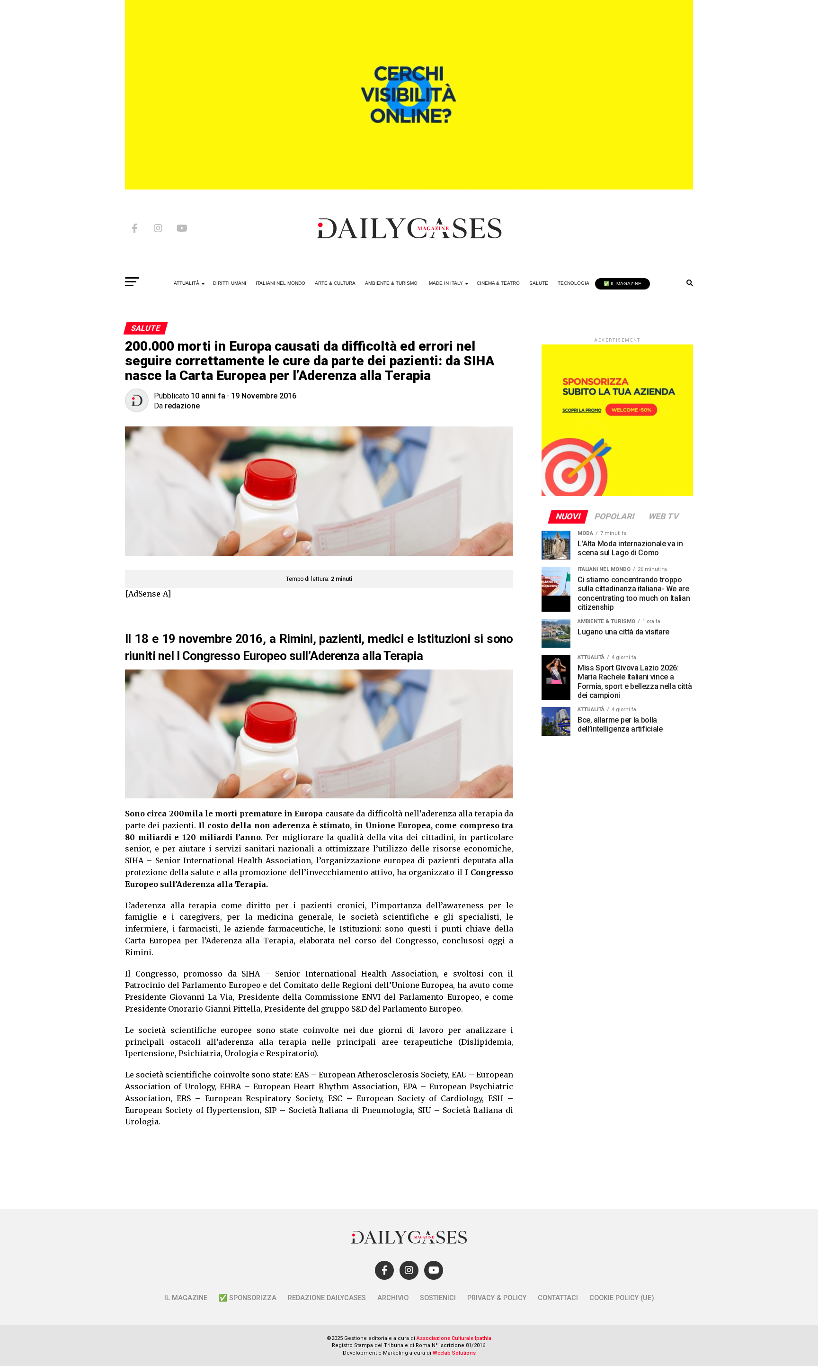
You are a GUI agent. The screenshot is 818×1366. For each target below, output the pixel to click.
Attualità (186, 283)
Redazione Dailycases (327, 1298)
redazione (182, 405)
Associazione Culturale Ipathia (454, 1338)
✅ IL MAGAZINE (622, 283)
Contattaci (558, 1298)
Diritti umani (229, 283)
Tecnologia (573, 283)
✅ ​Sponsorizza (247, 1298)
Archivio (393, 1298)
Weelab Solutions (454, 1353)
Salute (538, 283)
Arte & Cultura (335, 283)
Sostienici (438, 1298)
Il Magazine (185, 1298)
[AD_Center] (409, 186)
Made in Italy (446, 283)
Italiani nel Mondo (280, 283)
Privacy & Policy (496, 1298)
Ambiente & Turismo (391, 283)
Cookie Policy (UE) (621, 1298)
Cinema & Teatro (498, 283)
